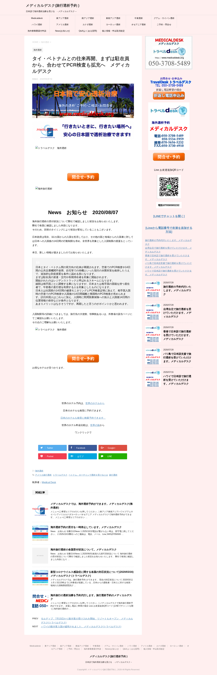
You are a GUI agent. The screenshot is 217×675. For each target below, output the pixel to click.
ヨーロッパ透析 (113, 24)
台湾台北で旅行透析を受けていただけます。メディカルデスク (177, 313)
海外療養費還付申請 (37, 31)
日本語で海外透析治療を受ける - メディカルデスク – (108, 662)
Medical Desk (49, 482)
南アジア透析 (88, 18)
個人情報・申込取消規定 (113, 31)
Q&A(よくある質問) (88, 31)
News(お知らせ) (62, 31)
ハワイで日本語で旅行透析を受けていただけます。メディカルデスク (177, 380)
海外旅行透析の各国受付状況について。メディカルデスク (84, 549)
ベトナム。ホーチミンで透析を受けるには (88, 475)
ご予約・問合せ (164, 24)
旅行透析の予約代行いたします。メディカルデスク (177, 290)
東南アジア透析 (113, 18)
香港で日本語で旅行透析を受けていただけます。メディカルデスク (177, 335)
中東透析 (139, 18)
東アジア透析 (62, 18)
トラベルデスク (60, 475)
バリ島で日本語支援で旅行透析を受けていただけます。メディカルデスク (177, 357)
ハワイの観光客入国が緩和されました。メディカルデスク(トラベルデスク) (81, 626)
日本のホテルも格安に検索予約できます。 (83, 417)
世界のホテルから (95, 403)
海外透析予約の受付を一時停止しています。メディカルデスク (86, 527)
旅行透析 (113, 475)
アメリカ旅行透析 (43, 475)
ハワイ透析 (37, 24)
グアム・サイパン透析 (164, 18)
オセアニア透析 (138, 24)
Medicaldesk (37, 18)
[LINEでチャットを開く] (169, 216)
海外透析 (39, 471)
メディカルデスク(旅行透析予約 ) (52, 5)
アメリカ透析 (62, 24)
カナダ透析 (88, 24)
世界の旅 (95, 425)
